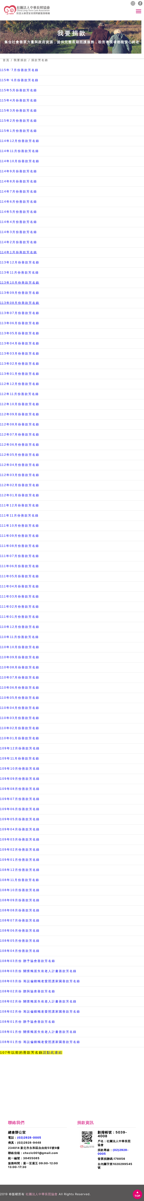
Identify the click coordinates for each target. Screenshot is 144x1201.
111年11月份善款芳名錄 (19, 515)
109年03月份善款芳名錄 (20, 839)
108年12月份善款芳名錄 (20, 869)
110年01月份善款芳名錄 (19, 738)
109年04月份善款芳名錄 (20, 829)
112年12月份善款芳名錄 (19, 383)
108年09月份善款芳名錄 (20, 900)
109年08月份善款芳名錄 (20, 788)
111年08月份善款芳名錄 (19, 545)
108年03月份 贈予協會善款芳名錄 (27, 961)
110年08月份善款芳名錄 (19, 667)
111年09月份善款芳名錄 (19, 535)
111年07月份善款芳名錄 (19, 556)
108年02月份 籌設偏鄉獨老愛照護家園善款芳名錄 (40, 1011)
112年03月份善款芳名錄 (19, 475)
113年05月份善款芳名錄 (19, 333)
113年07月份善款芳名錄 (19, 313)
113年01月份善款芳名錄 (19, 373)
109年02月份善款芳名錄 (20, 849)
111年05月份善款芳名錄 (19, 576)
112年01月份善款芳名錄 (19, 495)
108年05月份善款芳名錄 (20, 940)
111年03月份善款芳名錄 (19, 596)
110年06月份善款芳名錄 (19, 687)
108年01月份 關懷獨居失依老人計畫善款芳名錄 (38, 1031)
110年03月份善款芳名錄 (19, 718)
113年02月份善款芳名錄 (19, 363)
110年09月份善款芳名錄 (19, 657)
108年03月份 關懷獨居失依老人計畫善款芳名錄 (38, 971)
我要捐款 (20, 60)
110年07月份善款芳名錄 (19, 677)
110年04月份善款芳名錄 (19, 707)
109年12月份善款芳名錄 (20, 748)
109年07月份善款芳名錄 (20, 799)
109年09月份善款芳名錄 (20, 778)
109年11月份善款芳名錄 (19, 758)
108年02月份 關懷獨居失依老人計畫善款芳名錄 (38, 1001)
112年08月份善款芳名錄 (19, 424)
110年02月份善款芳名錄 (19, 728)
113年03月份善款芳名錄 (19, 353)
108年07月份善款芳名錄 (20, 920)
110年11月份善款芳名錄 (19, 637)
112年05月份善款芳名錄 (19, 454)
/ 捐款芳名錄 (38, 60)
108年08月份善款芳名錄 (20, 910)
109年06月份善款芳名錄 (20, 809)
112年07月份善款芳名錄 (19, 434)
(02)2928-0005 (29, 1137)
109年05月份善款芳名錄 (20, 819)
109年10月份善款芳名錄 (20, 768)
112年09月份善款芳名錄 (19, 414)
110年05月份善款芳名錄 (19, 697)
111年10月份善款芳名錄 (19, 525)
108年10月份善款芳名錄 (20, 890)
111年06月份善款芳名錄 (19, 566)
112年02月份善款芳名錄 (19, 485)
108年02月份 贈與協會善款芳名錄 (27, 991)
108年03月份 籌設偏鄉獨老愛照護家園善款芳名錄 (40, 981)
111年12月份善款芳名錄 (19, 505)
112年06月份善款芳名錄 (19, 444)
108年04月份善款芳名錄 (20, 950)
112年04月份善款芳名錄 (19, 464)
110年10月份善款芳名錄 (19, 647)
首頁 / (7, 60)
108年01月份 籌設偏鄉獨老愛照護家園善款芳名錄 (40, 1042)
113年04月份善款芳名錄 (19, 343)
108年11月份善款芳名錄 (19, 880)
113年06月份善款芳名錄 (19, 323)
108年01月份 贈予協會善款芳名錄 (27, 1021)
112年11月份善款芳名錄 (19, 394)
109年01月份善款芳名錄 (20, 859)
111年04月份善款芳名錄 (19, 586)
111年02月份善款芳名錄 (19, 606)
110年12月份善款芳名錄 (19, 626)
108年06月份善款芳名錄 (20, 930)
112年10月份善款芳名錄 (19, 404)
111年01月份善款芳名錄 (19, 616)
